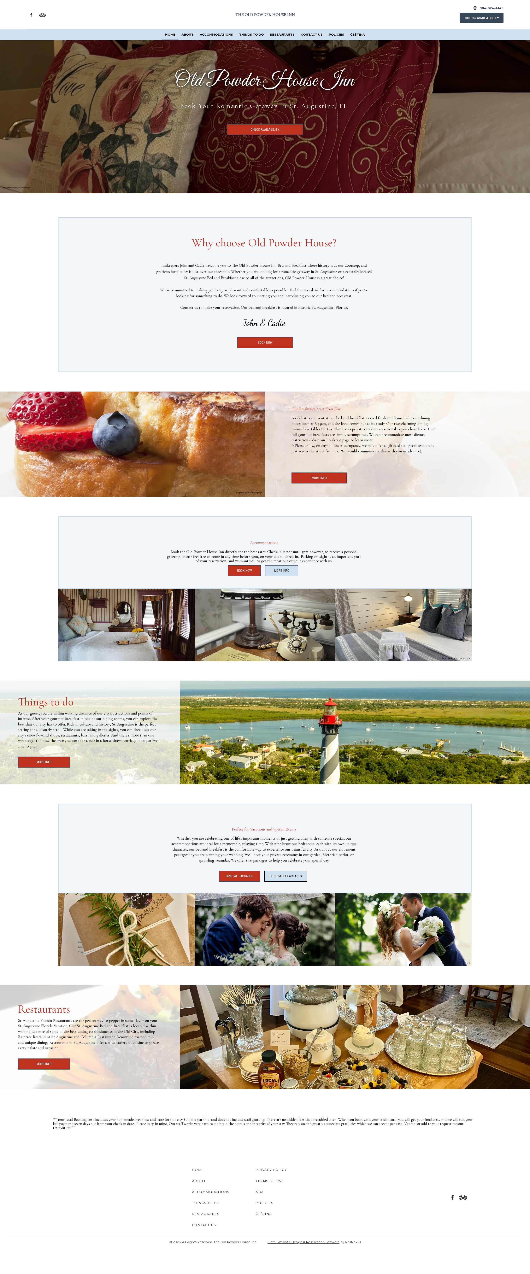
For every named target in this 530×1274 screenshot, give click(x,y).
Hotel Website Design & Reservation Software (304, 1242)
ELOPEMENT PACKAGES (286, 876)
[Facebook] (31, 15)
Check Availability (482, 18)
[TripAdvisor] (42, 15)
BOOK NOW (265, 343)
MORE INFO (319, 478)
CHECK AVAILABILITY (265, 129)
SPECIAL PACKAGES (239, 876)
